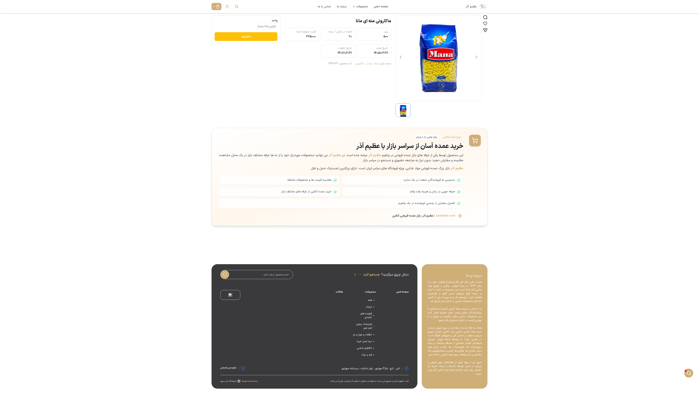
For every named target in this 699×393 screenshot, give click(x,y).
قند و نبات (367, 355)
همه (370, 300)
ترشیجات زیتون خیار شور (364, 326)
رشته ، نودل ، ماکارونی (367, 64)
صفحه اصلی (381, 6)
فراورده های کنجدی (366, 315)
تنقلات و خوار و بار (362, 335)
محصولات (362, 6)
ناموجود (246, 36)
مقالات (339, 292)
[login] (227, 6)
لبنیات (369, 307)
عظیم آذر (471, 6)
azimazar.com (445, 216)
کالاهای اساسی (364, 348)
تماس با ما (324, 6)
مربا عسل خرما (364, 341)
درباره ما (342, 6)
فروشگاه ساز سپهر (228, 381)
